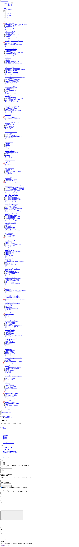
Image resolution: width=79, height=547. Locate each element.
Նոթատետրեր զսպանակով (11, 49)
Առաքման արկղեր (9, 379)
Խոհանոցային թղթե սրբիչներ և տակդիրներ (14, 188)
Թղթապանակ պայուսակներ (11, 72)
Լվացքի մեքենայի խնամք (10, 223)
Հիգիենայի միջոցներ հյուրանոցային (13, 398)
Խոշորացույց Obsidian (10, 112)
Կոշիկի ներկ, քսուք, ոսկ (10, 282)
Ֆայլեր (6, 71)
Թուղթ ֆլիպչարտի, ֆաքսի (11, 37)
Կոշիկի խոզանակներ (10, 287)
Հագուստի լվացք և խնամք (11, 215)
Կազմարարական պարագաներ (12, 81)
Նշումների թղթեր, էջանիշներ (11, 28)
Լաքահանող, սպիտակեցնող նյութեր (13, 220)
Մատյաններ (8, 115)
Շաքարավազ (8, 347)
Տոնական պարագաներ (10, 402)
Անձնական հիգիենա (9, 238)
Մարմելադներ (8, 355)
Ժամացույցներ (8, 174)
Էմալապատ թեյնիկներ (10, 342)
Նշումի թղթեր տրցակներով (11, 31)
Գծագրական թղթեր (9, 124)
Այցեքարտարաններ (9, 88)
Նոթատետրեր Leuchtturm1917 (11, 53)
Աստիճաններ (8, 371)
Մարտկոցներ (8, 364)
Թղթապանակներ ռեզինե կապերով (12, 68)
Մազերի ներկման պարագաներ (12, 280)
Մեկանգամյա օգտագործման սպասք (13, 325)
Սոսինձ (7, 369)
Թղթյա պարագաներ (9, 23)
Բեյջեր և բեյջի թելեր (9, 102)
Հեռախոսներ (8, 312)
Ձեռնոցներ (7, 202)
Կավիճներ (7, 145)
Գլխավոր (2, 427)
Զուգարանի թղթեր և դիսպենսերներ (13, 185)
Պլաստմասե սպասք (9, 336)
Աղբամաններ (8, 232)
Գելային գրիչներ (9, 128)
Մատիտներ (8, 59)
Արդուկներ (7, 293)
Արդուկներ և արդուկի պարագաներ (13, 291)
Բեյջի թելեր (7, 105)
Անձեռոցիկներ (8, 186)
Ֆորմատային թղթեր (9, 26)
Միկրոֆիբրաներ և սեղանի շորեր (12, 190)
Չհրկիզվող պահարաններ (11, 179)
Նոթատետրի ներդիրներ (10, 50)
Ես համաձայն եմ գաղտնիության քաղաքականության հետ (14, 487)
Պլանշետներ (8, 75)
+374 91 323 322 (7, 3)
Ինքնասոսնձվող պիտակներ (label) (12, 34)
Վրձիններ (7, 148)
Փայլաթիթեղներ (8, 359)
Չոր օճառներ (8, 226)
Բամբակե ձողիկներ (9, 252)
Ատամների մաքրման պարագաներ (13, 244)
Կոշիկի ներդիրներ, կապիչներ (11, 285)
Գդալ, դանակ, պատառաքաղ (11, 321)
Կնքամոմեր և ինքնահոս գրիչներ (12, 61)
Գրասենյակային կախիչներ (11, 175)
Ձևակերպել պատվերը (9, 417)
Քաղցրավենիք (8, 349)
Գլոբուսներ (7, 156)
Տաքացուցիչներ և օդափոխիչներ (12, 295)
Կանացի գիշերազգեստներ (11, 388)
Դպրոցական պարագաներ (11, 117)
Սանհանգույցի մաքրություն (11, 207)
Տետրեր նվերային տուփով (10, 120)
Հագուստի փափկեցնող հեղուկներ (12, 218)
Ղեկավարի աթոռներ (9, 169)
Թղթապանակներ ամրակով (11, 65)
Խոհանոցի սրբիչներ (9, 384)
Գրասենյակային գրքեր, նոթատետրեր (13, 44)
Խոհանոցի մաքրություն (10, 206)
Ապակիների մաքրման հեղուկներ (12, 198)
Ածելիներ (7, 265)
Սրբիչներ (7, 383)
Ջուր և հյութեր (8, 343)
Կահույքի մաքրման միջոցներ (11, 192)
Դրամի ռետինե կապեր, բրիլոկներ (12, 106)
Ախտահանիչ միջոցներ (10, 235)
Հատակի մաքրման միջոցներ (11, 191)
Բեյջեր (6, 103)
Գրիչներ (7, 56)
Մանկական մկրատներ (10, 160)
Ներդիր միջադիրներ (9, 257)
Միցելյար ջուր (8, 263)
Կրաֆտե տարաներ (9, 332)
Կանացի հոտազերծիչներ (10, 271)
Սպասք (7, 315)
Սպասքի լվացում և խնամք (11, 200)
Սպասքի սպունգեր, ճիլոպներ (11, 204)
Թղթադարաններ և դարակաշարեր (12, 79)
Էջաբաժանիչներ (9, 74)
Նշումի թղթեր (8, 29)
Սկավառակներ (8, 306)
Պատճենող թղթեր (9, 33)
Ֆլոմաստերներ (8, 149)
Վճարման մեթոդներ (4, 428)
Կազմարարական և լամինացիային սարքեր (14, 84)
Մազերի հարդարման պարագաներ (13, 297)
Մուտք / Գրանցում (8, 9)
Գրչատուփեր (8, 138)
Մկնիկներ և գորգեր (9, 301)
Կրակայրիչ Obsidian (9, 375)
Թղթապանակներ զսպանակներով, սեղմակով (15, 69)
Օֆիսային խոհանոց (9, 314)
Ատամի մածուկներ (9, 246)
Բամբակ (7, 254)
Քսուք (6, 262)
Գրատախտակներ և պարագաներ (12, 99)
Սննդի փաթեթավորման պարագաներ (13, 361)
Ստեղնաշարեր (8, 300)
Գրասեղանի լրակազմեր (10, 78)
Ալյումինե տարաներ (9, 331)
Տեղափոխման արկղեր (10, 378)
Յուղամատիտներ (9, 153)
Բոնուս (4, 440)
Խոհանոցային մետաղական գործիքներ (13, 356)
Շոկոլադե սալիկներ (9, 352)
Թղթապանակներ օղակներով (11, 64)
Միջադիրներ (8, 259)
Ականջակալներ (8, 305)
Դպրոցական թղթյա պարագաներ (12, 118)
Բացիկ (6, 404)
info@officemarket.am (9, 451)
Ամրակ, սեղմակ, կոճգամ (10, 94)
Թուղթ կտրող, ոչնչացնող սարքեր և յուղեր (14, 98)
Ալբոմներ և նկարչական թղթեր (12, 122)
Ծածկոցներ (8, 390)
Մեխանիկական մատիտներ (11, 132)
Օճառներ (7, 224)
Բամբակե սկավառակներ (10, 253)
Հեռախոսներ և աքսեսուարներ (11, 308)
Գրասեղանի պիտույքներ (10, 90)
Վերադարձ (5, 438)
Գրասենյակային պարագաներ (12, 43)
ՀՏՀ (5, 8)
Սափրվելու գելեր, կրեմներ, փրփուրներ (13, 267)
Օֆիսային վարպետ (9, 363)
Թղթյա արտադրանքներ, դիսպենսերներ (14, 183)
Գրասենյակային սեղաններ (11, 177)
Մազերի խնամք (8, 274)
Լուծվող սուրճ (8, 344)
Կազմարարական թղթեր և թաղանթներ (13, 86)
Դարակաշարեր (8, 173)
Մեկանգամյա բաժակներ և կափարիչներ (14, 326)
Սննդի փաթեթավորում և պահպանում (13, 335)
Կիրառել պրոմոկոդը (4, 545)
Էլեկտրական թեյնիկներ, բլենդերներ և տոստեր (15, 290)
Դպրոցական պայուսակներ (11, 141)
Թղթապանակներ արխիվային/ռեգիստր (13, 63)
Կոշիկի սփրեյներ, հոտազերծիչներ (12, 283)
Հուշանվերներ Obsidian (10, 180)
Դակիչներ (7, 96)
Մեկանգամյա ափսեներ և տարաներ (13, 327)
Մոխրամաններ (8, 324)
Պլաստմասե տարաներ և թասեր (12, 337)
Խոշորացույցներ (8, 111)
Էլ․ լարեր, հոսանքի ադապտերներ (13, 367)
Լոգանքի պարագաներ (10, 243)
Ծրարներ (7, 36)
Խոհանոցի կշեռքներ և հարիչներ (12, 296)
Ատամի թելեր (8, 248)
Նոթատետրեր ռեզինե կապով (11, 47)
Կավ (6, 162)
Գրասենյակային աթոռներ (11, 165)
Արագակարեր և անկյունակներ (12, 73)
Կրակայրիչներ (8, 372)
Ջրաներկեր (7, 155)
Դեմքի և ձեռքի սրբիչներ (10, 386)
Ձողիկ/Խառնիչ (8, 334)
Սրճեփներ (7, 340)
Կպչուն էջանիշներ (9, 32)
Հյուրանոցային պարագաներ (11, 393)
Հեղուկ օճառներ (8, 225)
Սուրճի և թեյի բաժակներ (10, 320)
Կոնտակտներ (3, 431)
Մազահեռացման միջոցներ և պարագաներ (14, 261)
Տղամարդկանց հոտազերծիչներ (12, 272)
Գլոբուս (7, 158)
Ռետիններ (7, 146)
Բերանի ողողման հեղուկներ (11, 247)
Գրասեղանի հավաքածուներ (11, 80)
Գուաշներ (7, 154)
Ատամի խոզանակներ (10, 245)
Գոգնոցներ (7, 139)
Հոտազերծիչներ (8, 270)
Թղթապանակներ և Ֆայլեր (11, 62)
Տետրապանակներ (9, 142)
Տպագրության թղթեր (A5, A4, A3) (12, 25)
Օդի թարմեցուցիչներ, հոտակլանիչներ (13, 208)
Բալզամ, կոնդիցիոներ (10, 276)
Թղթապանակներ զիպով (10, 66)
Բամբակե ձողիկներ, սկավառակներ (13, 251)
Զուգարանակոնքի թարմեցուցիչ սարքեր (14, 212)
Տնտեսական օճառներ (10, 228)
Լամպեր (7, 366)
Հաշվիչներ (7, 91)
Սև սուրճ (7, 345)
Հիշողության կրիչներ (9, 304)
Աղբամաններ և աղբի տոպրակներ (12, 230)
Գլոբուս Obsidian (9, 157)
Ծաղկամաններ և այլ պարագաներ (13, 171)
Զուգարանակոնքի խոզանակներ (12, 210)
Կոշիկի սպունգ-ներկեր (10, 284)
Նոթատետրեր (8, 46)
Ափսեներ (7, 316)
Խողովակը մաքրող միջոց (10, 209)
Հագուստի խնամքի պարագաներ (12, 221)
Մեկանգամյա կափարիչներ (11, 328)
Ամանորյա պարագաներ (10, 407)
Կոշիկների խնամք (9, 281)
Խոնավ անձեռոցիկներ (10, 273)
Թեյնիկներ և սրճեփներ (10, 339)
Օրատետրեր (8, 45)
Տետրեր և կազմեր (9, 119)
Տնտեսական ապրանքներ (10, 182)
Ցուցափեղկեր (8, 178)
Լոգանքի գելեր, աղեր (10, 240)
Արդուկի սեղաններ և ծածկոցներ (12, 292)
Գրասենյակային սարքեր (10, 97)
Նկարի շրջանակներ (9, 172)
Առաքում (6, 7)
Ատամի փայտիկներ (9, 250)
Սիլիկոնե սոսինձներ (9, 370)
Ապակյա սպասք (9, 317)
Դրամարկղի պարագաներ (11, 108)
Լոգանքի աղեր (8, 242)
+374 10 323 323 (7, 447)
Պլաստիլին (7, 161)
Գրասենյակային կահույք (10, 164)
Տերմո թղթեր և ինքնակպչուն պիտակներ (14, 41)
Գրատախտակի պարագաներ (11, 101)
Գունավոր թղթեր (9, 35)
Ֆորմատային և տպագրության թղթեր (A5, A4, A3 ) (16, 24)
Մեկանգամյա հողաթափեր (11, 395)
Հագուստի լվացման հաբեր (11, 219)
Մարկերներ (8, 58)
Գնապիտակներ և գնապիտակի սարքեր (14, 39)
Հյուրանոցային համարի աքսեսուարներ (13, 400)
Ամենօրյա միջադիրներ (10, 256)
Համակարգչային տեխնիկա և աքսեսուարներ (15, 299)
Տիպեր (6, 125)
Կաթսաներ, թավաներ (10, 322)
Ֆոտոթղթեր (7, 27)
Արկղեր (7, 377)
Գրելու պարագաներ (9, 55)
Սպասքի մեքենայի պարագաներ (12, 205)
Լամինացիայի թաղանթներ (11, 82)
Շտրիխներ (7, 60)
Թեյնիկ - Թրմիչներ (9, 341)
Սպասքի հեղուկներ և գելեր (11, 201)
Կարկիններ (7, 143)
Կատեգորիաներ (4, 19)
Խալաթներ (7, 397)
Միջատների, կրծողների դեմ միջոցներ (13, 376)
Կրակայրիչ (7, 373)
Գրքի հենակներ (8, 133)
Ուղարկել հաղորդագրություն (6, 474)
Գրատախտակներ (9, 100)
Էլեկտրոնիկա (8, 289)
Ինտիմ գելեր (8, 260)
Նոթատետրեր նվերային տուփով (12, 54)
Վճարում (5, 437)
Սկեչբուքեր (7, 123)
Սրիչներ (7, 144)
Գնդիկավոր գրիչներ (9, 127)
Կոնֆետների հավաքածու (10, 350)
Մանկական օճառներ (10, 227)
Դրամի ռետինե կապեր (10, 107)
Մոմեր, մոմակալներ (9, 406)
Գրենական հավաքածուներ (11, 135)
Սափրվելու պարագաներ (10, 264)
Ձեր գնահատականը (4, 482)
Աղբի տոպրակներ (9, 233)
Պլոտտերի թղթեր (9, 38)
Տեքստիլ (7, 381)
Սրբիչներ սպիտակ (9, 396)
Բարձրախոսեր (8, 307)
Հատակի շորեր (8, 196)
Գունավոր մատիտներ (10, 151)
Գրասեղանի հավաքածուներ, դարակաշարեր (15, 77)
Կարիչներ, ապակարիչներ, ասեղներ (13, 93)
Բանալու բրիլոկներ (9, 109)
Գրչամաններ (8, 92)
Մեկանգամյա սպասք (10, 330)
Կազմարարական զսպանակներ (12, 83)
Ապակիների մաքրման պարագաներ (13, 199)
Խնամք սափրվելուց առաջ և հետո (12, 269)
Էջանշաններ (8, 134)
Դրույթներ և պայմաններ (8, 443)
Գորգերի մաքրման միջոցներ (11, 195)
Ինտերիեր (7, 170)
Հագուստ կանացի (9, 387)
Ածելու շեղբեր (8, 266)
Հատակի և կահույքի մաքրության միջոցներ (14, 189)
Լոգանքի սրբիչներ (9, 385)
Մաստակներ (8, 354)
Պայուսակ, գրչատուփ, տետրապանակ (13, 136)
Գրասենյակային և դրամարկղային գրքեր (14, 52)
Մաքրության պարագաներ (11, 193)
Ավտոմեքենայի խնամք (10, 236)
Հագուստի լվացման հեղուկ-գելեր (12, 216)
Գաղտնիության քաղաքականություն (11, 441)
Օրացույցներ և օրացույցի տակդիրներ (13, 110)
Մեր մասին (5, 435)
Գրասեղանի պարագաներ (11, 87)
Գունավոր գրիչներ (9, 129)
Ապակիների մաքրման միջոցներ (12, 197)
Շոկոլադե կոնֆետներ (10, 353)
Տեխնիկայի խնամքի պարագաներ (12, 303)
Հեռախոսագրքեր (9, 51)
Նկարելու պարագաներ (10, 147)
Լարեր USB (8, 309)
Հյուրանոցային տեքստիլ (10, 394)
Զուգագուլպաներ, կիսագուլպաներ (13, 389)
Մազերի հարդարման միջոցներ (12, 279)
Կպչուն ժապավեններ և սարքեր (12, 368)
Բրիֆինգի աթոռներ (9, 168)
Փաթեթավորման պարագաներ (12, 403)
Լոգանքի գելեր (8, 241)
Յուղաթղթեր (8, 360)
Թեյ (6, 346)
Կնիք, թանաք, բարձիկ (10, 89)
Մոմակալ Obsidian (9, 408)
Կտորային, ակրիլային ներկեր (11, 152)
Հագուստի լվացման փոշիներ (11, 217)
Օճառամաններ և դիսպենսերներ (12, 229)
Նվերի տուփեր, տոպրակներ (11, 405)
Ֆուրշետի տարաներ (9, 333)
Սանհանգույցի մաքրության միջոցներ (13, 211)
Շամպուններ (8, 275)
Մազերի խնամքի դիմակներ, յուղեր (12, 278)
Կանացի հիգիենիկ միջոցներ (11, 255)
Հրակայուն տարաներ (10, 323)
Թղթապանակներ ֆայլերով (11, 70)
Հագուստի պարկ (9, 137)
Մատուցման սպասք (9, 318)
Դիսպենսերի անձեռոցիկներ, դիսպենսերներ (14, 187)
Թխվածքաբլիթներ (9, 351)
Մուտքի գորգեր (8, 234)
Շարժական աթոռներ (10, 166)
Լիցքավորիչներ (8, 310)
